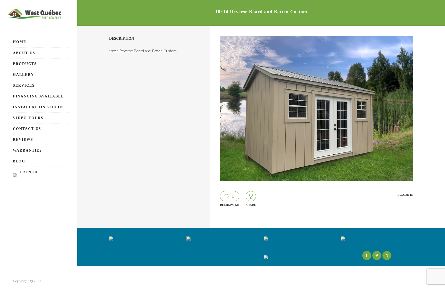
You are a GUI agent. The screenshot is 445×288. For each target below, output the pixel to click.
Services (24, 85)
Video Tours (28, 118)
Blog (19, 161)
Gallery (23, 75)
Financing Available (38, 96)
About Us (24, 53)
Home (19, 42)
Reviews (23, 140)
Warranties (27, 150)
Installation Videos (38, 107)
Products (25, 64)
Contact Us (27, 129)
